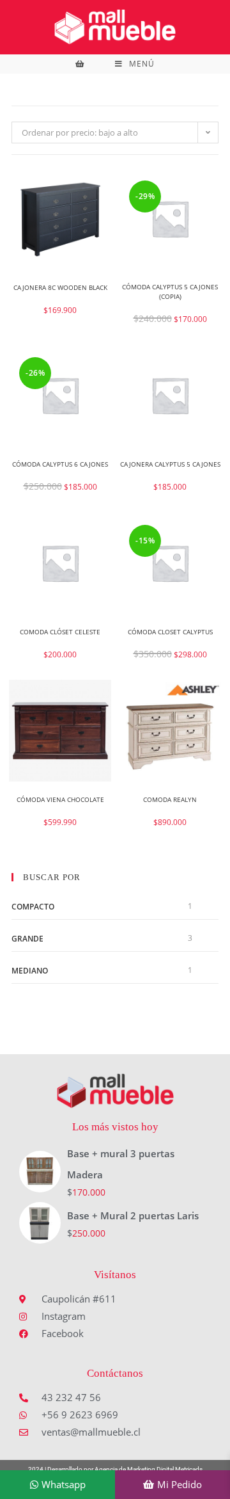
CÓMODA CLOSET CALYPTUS (170, 631)
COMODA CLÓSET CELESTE (60, 631)
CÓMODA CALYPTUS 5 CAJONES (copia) (170, 291)
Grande (27, 938)
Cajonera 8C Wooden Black (60, 287)
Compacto (33, 906)
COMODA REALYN (170, 799)
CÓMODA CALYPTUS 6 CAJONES (60, 464)
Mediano (30, 970)
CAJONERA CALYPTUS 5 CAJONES (170, 464)
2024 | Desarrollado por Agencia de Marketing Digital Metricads (115, 1469)
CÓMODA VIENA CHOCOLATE (60, 799)
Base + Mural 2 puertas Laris (133, 1215)
